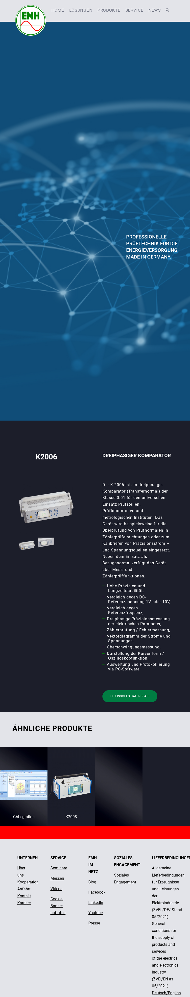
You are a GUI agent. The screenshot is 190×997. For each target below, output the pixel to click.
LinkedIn (95, 902)
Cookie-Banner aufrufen (58, 906)
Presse (94, 923)
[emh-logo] (30, 10)
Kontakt (24, 896)
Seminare (58, 868)
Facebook (96, 892)
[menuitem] (58, 10)
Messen (57, 878)
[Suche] (167, 10)
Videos (56, 888)
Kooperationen (30, 882)
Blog (92, 882)
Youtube (95, 912)
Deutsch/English (166, 993)
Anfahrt (23, 889)
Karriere (24, 903)
